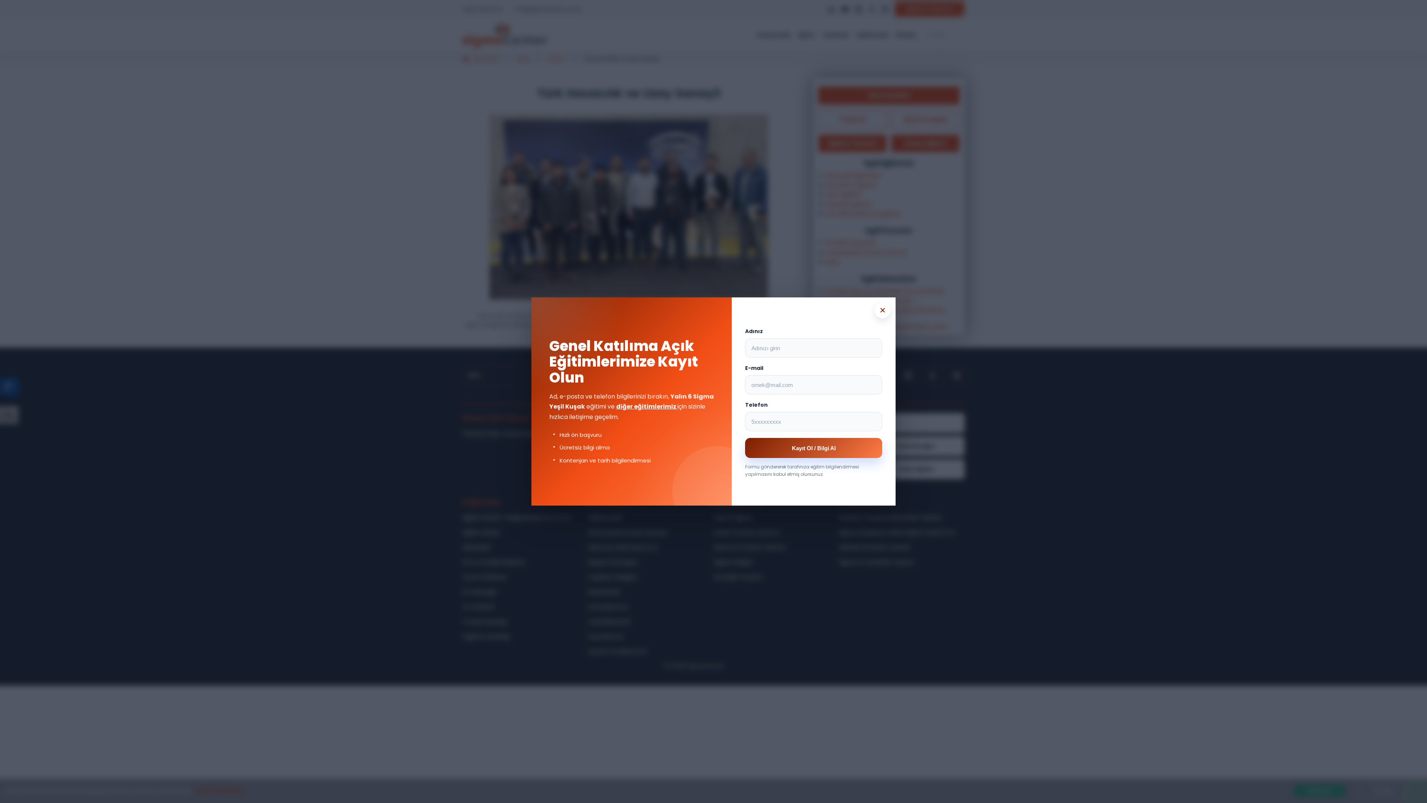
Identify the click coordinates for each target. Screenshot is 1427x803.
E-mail (754, 368)
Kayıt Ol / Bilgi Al (814, 448)
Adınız (754, 331)
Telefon (756, 405)
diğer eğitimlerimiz (646, 406)
